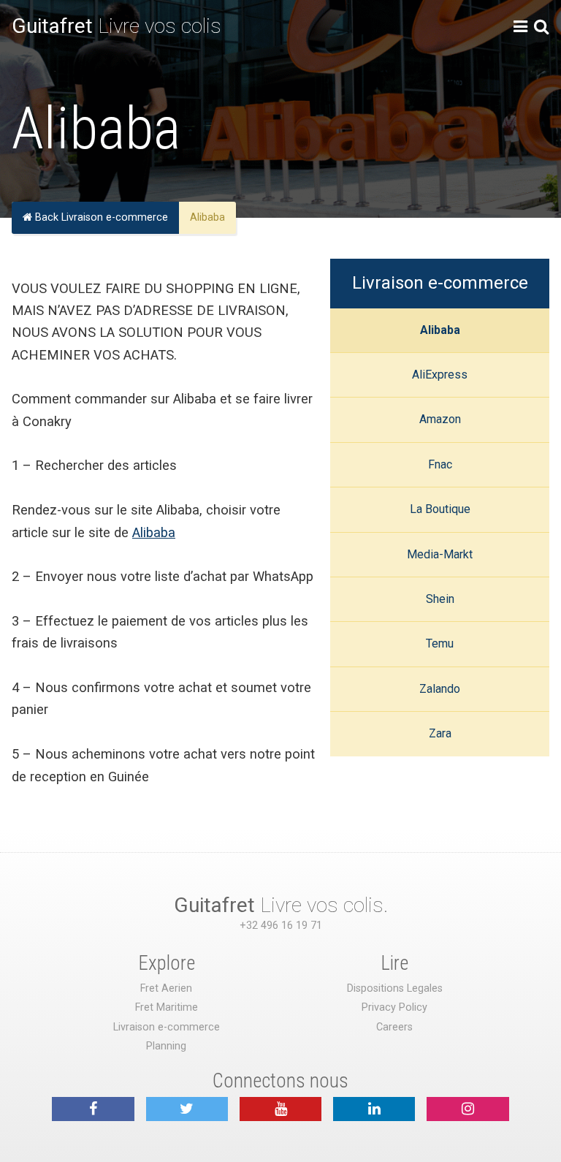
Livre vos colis (116, 26)
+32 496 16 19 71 (281, 925)
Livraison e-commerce (440, 283)
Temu (440, 643)
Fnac (440, 464)
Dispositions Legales (395, 988)
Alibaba (440, 330)
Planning (166, 1046)
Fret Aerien (166, 988)
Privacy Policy (394, 1007)
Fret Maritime (166, 1007)
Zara (440, 733)
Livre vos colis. (281, 905)
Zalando (439, 689)
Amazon (440, 419)
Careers (394, 1027)
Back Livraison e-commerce (100, 217)
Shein (440, 599)
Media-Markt (440, 554)
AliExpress (440, 374)
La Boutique (440, 509)
